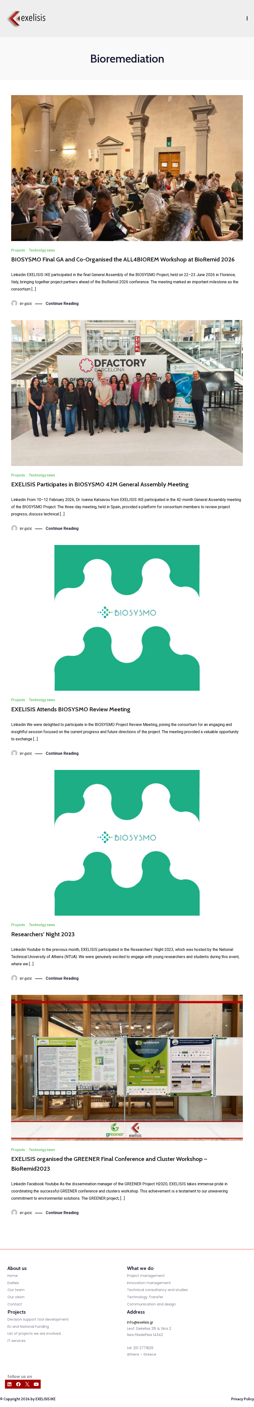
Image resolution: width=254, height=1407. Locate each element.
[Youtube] (36, 1384)
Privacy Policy (242, 1399)
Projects (18, 250)
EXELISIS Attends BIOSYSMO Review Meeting (70, 709)
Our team (16, 1289)
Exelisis (13, 1282)
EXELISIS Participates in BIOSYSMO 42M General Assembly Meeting (100, 484)
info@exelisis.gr (140, 1322)
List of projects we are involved (34, 1333)
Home (12, 1275)
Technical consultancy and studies (157, 1289)
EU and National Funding (28, 1326)
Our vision (16, 1297)
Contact (14, 1304)
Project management (146, 1275)
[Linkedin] (9, 1384)
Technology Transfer (145, 1297)
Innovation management (149, 1282)
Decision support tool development (38, 1319)
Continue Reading (62, 303)
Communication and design (151, 1304)
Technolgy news (42, 250)
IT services (16, 1340)
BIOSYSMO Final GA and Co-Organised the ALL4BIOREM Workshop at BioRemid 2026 (123, 259)
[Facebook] (18, 1384)
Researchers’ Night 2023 (43, 934)
